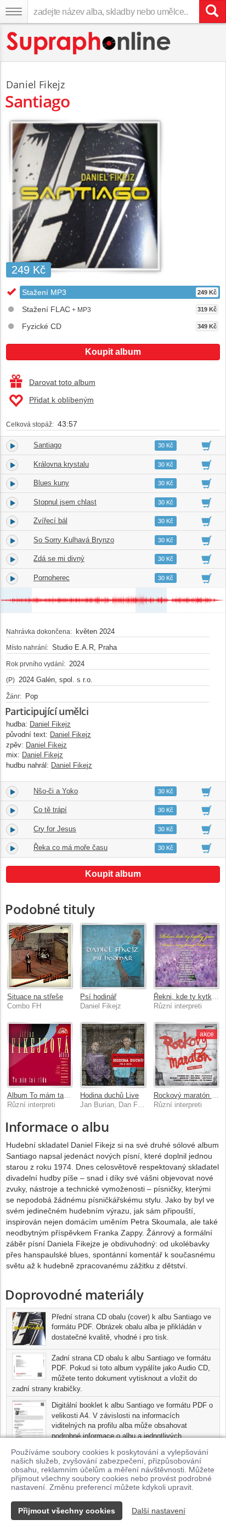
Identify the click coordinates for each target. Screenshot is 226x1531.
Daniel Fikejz (35, 84)
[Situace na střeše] (40, 955)
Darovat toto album (62, 382)
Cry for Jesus (54, 829)
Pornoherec (51, 578)
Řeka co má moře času (70, 847)
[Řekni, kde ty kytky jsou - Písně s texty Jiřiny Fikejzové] (186, 955)
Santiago (47, 445)
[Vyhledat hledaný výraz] (212, 11)
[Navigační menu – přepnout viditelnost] (13, 11)
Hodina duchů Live (109, 1095)
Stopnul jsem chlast (65, 502)
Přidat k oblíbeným (61, 399)
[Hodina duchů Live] (112, 1054)
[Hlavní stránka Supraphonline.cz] (89, 43)
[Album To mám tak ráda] (40, 1054)
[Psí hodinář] (112, 955)
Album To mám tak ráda (45, 1095)
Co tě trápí (50, 810)
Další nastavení (158, 1510)
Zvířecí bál (50, 521)
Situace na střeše (35, 997)
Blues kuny (51, 483)
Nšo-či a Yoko (55, 791)
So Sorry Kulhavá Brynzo (73, 540)
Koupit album (113, 351)
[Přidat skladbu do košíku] (206, 445)
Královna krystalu (61, 464)
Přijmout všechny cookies (66, 1510)
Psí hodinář (98, 997)
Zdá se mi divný (58, 558)
